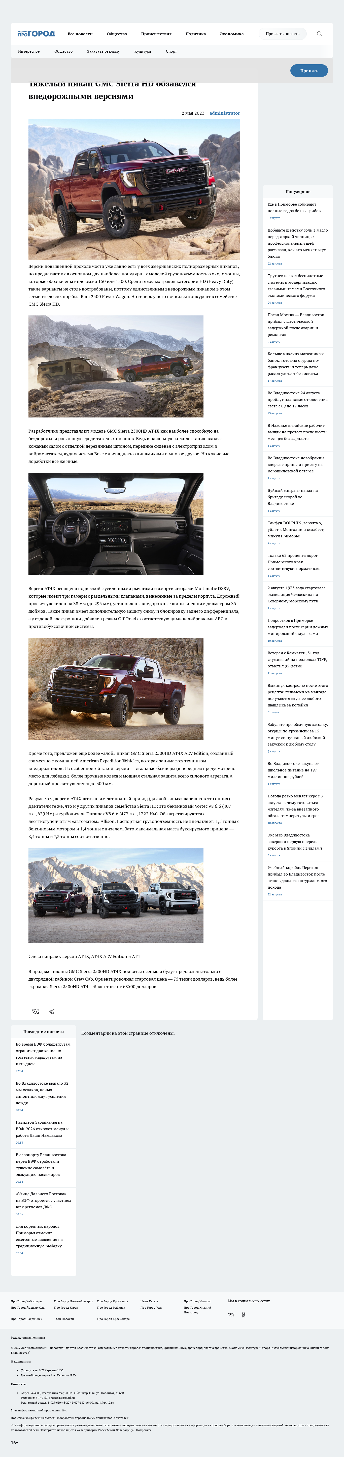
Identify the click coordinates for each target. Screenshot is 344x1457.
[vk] (36, 1011)
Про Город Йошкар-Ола (28, 1307)
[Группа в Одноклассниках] (243, 1315)
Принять (309, 70)
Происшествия (156, 33)
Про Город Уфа (151, 1307)
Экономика (232, 33)
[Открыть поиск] (319, 34)
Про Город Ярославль (112, 1301)
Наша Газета (149, 1301)
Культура (142, 51)
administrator (225, 113)
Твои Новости (64, 1319)
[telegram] (53, 1011)
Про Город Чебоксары (26, 1301)
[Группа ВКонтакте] (231, 1315)
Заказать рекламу (103, 51)
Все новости (80, 33)
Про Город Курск (66, 1307)
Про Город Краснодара (113, 1319)
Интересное (29, 51)
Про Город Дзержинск (26, 1319)
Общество (117, 33)
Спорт (171, 51)
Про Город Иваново (198, 1301)
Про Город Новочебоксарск (73, 1301)
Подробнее (144, 1430)
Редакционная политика (28, 1337)
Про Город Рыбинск (111, 1307)
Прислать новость (282, 33)
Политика (196, 33)
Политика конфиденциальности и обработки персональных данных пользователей (69, 1418)
